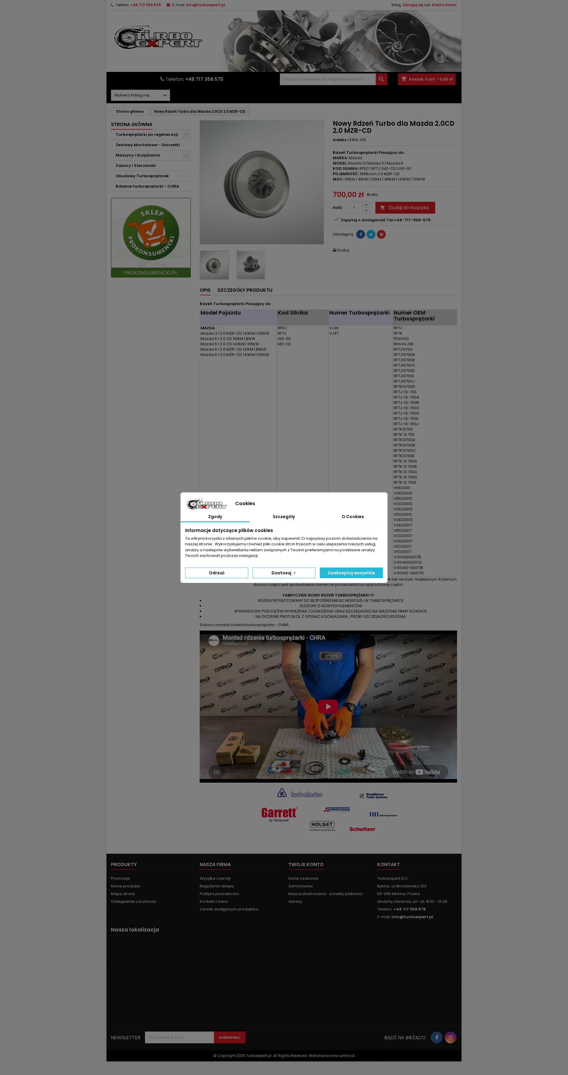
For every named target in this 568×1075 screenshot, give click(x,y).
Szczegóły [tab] (284, 517)
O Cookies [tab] (353, 517)
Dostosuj (282, 573)
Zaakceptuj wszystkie (351, 573)
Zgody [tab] (215, 517)
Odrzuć (217, 573)
